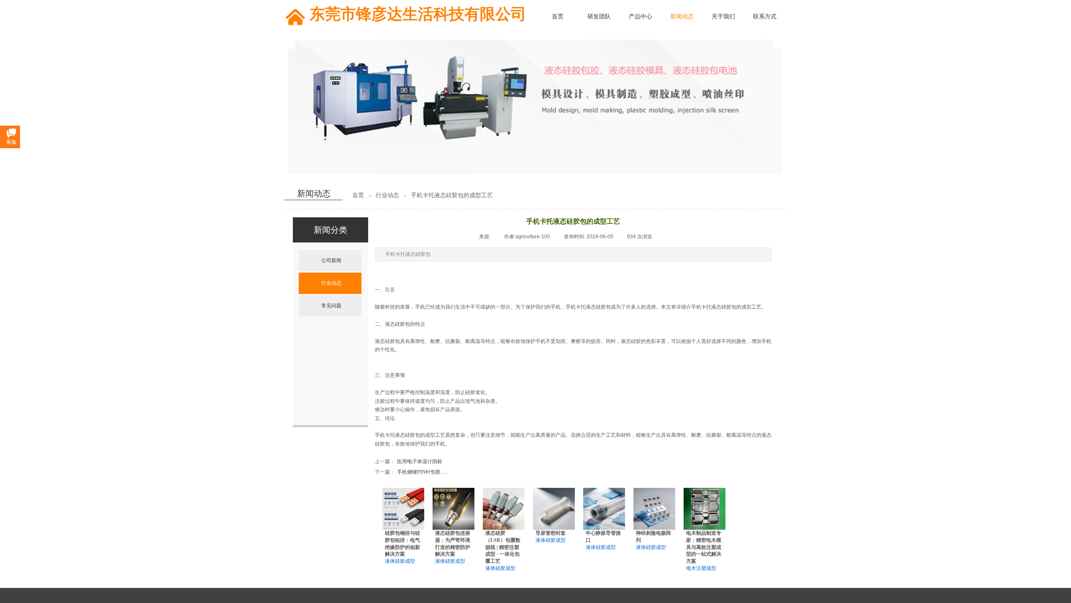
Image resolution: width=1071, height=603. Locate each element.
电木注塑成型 (701, 568)
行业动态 (387, 195)
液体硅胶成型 (400, 561)
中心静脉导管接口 (603, 536)
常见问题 (331, 306)
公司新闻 (331, 260)
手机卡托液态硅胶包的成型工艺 (452, 195)
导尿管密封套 (551, 533)
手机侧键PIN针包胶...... (411, 472)
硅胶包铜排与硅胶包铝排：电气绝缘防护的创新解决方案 (402, 543)
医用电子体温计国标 (408, 461)
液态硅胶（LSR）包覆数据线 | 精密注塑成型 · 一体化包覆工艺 (502, 547)
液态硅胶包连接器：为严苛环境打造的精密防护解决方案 (452, 543)
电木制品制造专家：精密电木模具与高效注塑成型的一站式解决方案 (703, 547)
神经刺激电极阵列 (653, 536)
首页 (358, 195)
